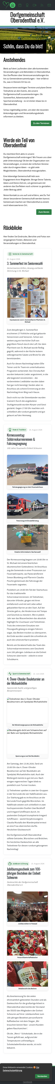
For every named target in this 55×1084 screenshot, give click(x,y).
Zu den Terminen (41, 123)
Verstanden (42, 1076)
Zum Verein (43, 212)
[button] (27, 300)
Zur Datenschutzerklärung (21, 1069)
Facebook (27, 1082)
